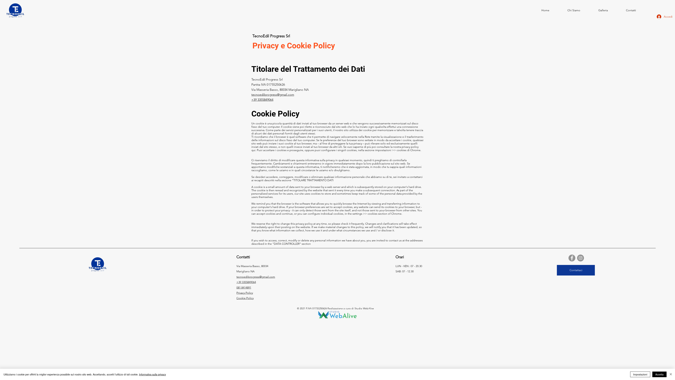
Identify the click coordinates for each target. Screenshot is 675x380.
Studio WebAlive (364, 308)
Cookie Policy (245, 298)
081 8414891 (243, 287)
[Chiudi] (671, 374)
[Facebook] (571, 258)
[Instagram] (580, 258)
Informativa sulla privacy (152, 374)
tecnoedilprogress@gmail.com (272, 95)
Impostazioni (640, 374)
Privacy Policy (244, 292)
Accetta (659, 374)
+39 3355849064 (262, 100)
